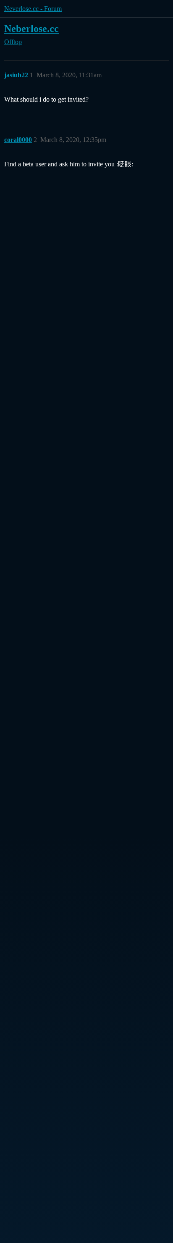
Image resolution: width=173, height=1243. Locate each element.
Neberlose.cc (31, 28)
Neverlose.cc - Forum (33, 8)
